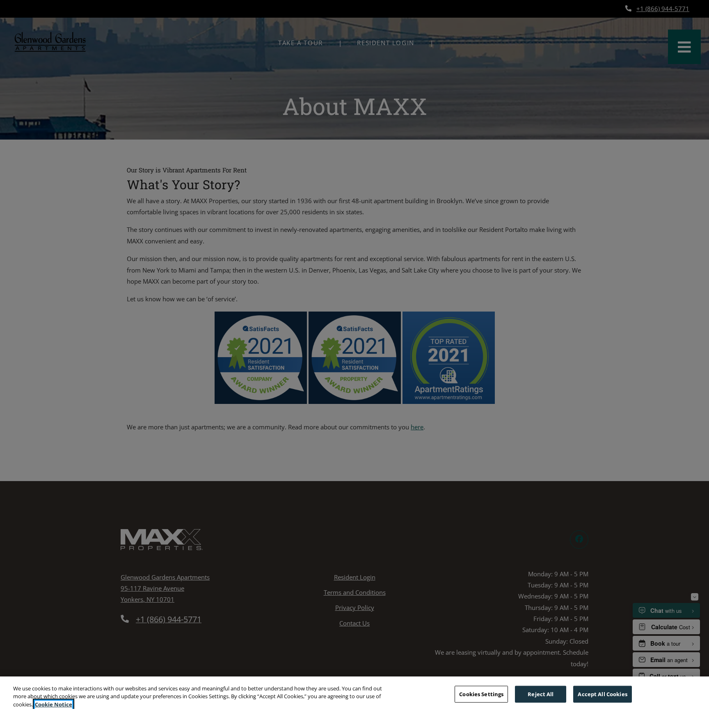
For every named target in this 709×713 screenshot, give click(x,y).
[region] (354, 694)
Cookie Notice (53, 704)
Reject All (540, 693)
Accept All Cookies (602, 693)
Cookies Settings (481, 693)
